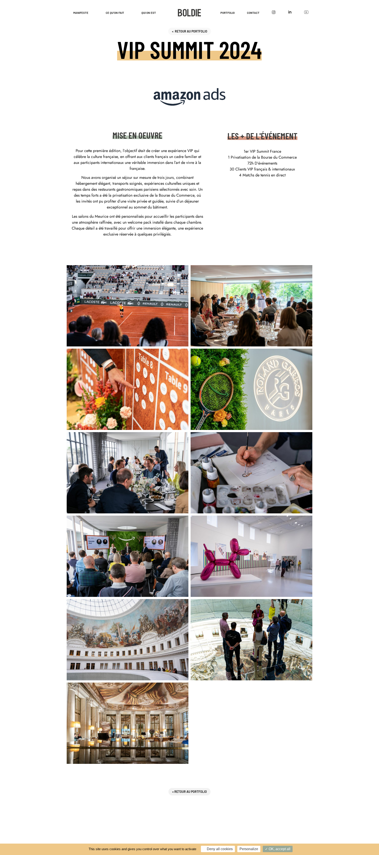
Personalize (249, 849)
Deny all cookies (219, 849)
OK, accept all (279, 849)
